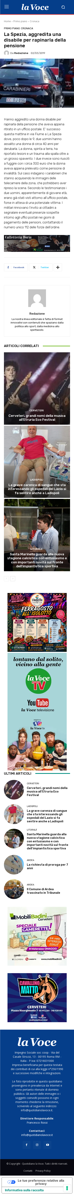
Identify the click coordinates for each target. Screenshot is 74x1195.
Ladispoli (36, 479)
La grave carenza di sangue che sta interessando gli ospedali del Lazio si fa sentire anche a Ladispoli (37, 489)
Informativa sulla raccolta (24, 1190)
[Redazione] (7, 53)
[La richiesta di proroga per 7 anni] (14, 865)
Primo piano (20, 21)
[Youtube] (47, 1145)
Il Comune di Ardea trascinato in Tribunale (43, 890)
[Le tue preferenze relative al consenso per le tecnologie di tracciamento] (67, 1188)
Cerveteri (36, 410)
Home (7, 21)
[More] (58, 267)
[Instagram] (37, 1145)
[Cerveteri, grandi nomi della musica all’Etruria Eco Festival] (37, 388)
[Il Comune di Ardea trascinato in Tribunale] (14, 889)
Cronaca (34, 21)
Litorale (36, 549)
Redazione (21, 53)
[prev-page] (6, 578)
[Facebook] (26, 1145)
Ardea (30, 860)
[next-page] (12, 578)
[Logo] (35, 7)
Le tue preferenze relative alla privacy (41, 1182)
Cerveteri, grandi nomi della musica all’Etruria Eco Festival (37, 418)
